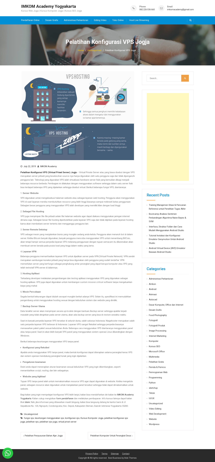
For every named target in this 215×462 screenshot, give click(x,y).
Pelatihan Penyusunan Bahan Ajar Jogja (44, 435)
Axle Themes (130, 458)
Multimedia (154, 356)
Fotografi (153, 320)
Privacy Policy (92, 453)
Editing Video (100, 20)
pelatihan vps (32, 421)
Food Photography (158, 315)
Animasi (153, 294)
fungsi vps (29, 418)
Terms (105, 453)
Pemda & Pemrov (157, 367)
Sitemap (115, 453)
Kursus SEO (154, 346)
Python (152, 382)
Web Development (157, 414)
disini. (27, 402)
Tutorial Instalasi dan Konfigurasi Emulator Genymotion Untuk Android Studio (166, 239)
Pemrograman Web (158, 372)
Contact (125, 453)
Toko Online (118, 20)
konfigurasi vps (72, 418)
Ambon (152, 284)
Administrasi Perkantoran (76, 20)
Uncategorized (31, 414)
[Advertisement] (168, 137)
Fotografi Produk (157, 325)
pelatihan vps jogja (48, 421)
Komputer (153, 341)
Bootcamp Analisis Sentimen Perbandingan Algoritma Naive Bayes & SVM (167, 218)
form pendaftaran (64, 398)
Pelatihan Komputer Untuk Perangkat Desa (110, 435)
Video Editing (155, 408)
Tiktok (152, 393)
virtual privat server (67, 421)
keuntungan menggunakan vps (49, 418)
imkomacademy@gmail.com (180, 9)
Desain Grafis (51, 20)
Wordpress (154, 424)
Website (153, 419)
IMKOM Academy (48, 166)
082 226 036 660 (147, 9)
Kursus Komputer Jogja (92, 418)
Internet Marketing (157, 336)
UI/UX (151, 398)
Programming (155, 377)
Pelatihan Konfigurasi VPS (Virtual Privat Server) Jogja (48, 172)
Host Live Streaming (139, 20)
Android (152, 289)
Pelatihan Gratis (156, 362)
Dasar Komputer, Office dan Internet (166, 305)
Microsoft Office (157, 351)
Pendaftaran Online (30, 20)
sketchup (153, 388)
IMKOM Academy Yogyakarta (48, 6)
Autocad (153, 299)
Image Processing (157, 330)
